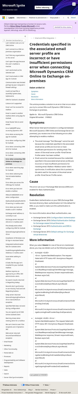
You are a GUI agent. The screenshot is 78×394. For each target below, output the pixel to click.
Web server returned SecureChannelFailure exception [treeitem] (13, 335)
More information (37, 99)
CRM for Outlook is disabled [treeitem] (15, 100)
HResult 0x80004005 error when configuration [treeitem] (14, 196)
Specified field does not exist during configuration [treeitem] (15, 307)
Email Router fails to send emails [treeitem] (14, 123)
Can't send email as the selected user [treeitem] (14, 71)
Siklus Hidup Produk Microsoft (22, 26)
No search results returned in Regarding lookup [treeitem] (15, 281)
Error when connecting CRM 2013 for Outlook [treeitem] (15, 148)
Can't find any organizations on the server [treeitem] (15, 56)
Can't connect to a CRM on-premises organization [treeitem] (15, 50)
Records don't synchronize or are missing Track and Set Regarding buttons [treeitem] (15, 288)
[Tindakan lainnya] (74, 38)
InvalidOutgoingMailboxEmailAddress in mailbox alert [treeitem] (15, 251)
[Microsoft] (3, 17)
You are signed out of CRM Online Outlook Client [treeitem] (15, 313)
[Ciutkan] (25, 36)
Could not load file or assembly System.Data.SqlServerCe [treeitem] (13, 93)
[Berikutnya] (63, 17)
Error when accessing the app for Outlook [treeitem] (14, 135)
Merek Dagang (50, 393)
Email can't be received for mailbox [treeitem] (15, 108)
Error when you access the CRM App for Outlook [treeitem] (15, 183)
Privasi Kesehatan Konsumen (11, 393)
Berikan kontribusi (41, 390)
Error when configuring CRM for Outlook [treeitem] (15, 141)
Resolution (34, 97)
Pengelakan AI (6, 390)
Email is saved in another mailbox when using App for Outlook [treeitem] (15, 115)
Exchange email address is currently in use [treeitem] (15, 214)
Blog (29, 390)
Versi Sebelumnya (20, 390)
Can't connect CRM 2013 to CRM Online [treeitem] (15, 44)
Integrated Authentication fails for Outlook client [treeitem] (14, 245)
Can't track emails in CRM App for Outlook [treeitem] (14, 77)
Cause (33, 94)
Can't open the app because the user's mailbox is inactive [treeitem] (15, 63)
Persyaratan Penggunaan (34, 393)
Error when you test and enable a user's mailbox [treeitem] (14, 208)
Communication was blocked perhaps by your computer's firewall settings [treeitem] (15, 84)
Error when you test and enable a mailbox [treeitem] (14, 190)
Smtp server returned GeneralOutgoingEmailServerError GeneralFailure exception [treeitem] (15, 298)
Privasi (52, 390)
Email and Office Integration (44, 38)
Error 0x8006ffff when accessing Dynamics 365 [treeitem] (14, 129)
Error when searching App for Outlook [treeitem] (15, 169)
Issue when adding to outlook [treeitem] (13, 258)
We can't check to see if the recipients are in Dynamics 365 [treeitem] (15, 326)
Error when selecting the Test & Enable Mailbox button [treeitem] (14, 176)
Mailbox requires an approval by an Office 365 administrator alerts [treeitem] (14, 273)
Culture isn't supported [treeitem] (14, 103)
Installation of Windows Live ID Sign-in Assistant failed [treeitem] (15, 239)
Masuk (73, 18)
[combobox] (13, 40)
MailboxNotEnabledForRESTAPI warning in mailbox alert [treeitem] (15, 202)
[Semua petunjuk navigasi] (31, 38)
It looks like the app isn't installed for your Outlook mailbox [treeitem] (14, 265)
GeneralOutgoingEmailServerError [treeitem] (15, 233)
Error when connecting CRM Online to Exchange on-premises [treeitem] (15, 161)
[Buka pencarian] (68, 18)
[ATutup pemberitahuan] (74, 4)
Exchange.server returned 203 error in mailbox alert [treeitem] (14, 220)
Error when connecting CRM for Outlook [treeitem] (15, 154)
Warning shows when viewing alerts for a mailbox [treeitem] (15, 319)
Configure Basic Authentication (63, 217)
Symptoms (34, 91)
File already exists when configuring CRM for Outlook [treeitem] (15, 227)
